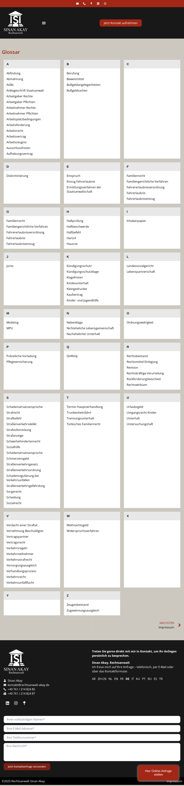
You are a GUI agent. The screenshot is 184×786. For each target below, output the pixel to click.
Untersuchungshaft (140, 424)
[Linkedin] (7, 703)
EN (116, 679)
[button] (44, 23)
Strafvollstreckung (18, 430)
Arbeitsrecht (14, 131)
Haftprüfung (75, 221)
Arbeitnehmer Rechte (21, 108)
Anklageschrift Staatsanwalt (25, 90)
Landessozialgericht (140, 266)
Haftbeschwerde (78, 227)
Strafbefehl (13, 418)
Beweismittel (75, 79)
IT (133, 679)
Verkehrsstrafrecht (19, 560)
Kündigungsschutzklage (83, 272)
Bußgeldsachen (77, 90)
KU (138, 679)
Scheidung (13, 497)
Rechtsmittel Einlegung (142, 362)
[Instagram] (16, 703)
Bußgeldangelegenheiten (83, 85)
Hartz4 (71, 238)
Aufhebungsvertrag (19, 154)
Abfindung (13, 73)
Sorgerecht (14, 492)
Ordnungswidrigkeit (140, 322)
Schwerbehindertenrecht (23, 441)
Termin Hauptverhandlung (85, 407)
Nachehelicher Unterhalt (83, 334)
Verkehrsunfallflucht (20, 583)
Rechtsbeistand (137, 356)
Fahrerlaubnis (136, 193)
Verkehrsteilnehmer (20, 554)
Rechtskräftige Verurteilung (145, 373)
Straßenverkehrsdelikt (21, 424)
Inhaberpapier (136, 221)
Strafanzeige (14, 436)
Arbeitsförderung (18, 125)
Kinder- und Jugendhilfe (82, 300)
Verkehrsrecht (16, 577)
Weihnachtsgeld (77, 525)
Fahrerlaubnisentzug (141, 199)
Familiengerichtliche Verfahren (147, 181)
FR (121, 679)
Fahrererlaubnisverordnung (146, 187)
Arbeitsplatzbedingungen (23, 119)
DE (127, 679)
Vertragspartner (17, 537)
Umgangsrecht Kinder (142, 413)
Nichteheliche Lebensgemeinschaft (90, 328)
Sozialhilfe (13, 447)
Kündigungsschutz (79, 266)
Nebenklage (75, 322)
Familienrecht (136, 176)
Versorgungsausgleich (21, 565)
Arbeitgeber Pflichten (20, 102)
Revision (132, 367)
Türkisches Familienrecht (83, 424)
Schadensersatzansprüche (24, 407)
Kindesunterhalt (78, 283)
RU (150, 679)
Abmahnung (14, 79)
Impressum (174, 781)
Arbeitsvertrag (16, 136)
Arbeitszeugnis (16, 142)
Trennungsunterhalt (80, 418)
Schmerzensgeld (17, 459)
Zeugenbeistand (78, 605)
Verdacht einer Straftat (22, 525)
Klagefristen (75, 277)
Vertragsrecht (15, 542)
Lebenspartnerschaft (141, 272)
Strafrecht (13, 413)
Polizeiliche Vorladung (21, 356)
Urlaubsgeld (135, 407)
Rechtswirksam (137, 385)
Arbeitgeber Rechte (19, 96)
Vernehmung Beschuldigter (25, 531)
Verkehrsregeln (16, 548)
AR (94, 679)
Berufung (73, 73)
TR (161, 679)
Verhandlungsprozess (21, 571)
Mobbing (12, 322)
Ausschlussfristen (18, 148)
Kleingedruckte (77, 289)
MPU (9, 328)
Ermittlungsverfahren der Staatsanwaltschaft (84, 189)
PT (144, 679)
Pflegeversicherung (19, 362)
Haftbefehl (74, 232)
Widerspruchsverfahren (83, 531)
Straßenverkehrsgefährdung (25, 486)
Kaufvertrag (75, 295)
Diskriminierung (17, 176)
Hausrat (72, 244)
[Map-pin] (24, 703)
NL (110, 679)
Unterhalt (133, 418)
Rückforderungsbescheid (144, 379)
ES (155, 679)
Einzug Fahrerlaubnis (81, 181)
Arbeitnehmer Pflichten (22, 113)
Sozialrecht (14, 503)
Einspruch (73, 176)
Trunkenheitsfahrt (79, 413)
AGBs (10, 85)
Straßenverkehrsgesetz (22, 464)
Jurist (9, 266)
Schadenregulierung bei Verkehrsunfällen (22, 478)
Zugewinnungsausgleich (83, 610)
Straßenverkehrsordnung (23, 470)
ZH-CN (102, 679)
